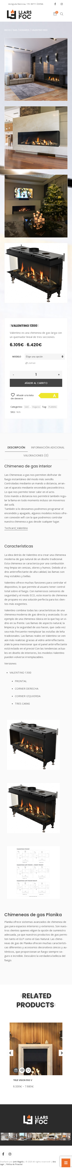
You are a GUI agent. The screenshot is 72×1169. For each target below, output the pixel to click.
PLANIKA (52, 407)
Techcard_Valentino (16, 528)
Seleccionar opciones (16, 1070)
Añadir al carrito (36, 383)
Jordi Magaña (18, 1161)
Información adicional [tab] (47, 447)
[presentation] (10, 1053)
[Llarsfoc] (19, 14)
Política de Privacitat (14, 1164)
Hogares (24, 30)
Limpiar (31, 363)
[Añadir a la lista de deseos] (28, 1070)
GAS (15, 30)
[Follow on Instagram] (61, 4)
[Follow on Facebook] (55, 4)
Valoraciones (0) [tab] (36, 455)
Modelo (16, 356)
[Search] (61, 14)
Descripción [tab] (16, 447)
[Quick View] (22, 1070)
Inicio (7, 30)
